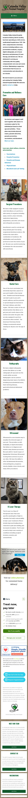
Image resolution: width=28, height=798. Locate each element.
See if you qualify (14, 631)
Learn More (14, 747)
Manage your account (14, 638)
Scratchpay (16, 658)
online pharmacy (17, 578)
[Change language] (23, 599)
